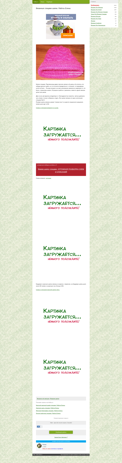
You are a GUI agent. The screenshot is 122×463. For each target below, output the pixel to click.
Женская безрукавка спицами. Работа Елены (49, 410)
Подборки (49, 2)
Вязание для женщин (43, 398)
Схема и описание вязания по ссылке (47, 108)
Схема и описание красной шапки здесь (48, 289)
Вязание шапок (54, 398)
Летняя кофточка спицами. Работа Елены (48, 413)
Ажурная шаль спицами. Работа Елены (47, 408)
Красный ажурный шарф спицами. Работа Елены (50, 405)
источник (48, 178)
